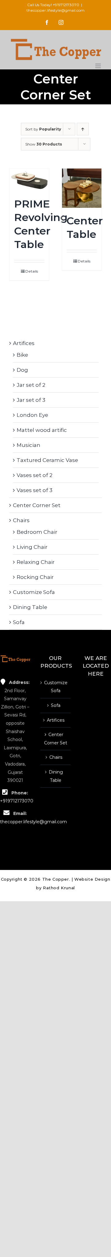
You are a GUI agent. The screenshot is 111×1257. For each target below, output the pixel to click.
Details (31, 271)
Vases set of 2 (34, 475)
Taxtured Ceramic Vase (47, 460)
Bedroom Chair (37, 532)
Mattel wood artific (42, 430)
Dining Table (30, 607)
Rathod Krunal (59, 887)
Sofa (19, 622)
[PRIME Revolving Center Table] (29, 180)
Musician (28, 445)
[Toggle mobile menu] (98, 66)
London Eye (32, 415)
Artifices (24, 343)
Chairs (21, 520)
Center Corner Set (36, 505)
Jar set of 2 (31, 385)
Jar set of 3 (31, 400)
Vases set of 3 (34, 490)
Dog (22, 370)
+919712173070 (66, 4)
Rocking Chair (35, 577)
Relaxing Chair (36, 562)
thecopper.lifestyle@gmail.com (55, 10)
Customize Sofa (34, 592)
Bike (22, 355)
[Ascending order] (83, 129)
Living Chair (32, 547)
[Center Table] (81, 188)
